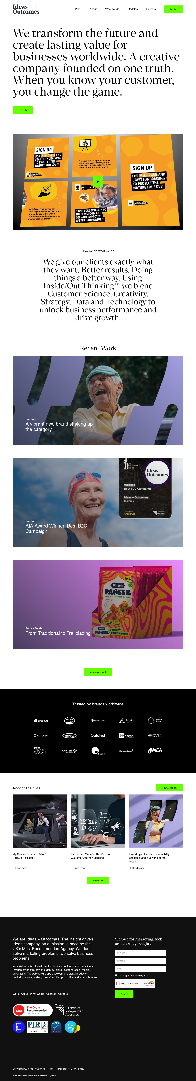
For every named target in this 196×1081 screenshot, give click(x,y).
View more (98, 880)
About (24, 994)
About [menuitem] (93, 9)
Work (16, 994)
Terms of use (63, 1068)
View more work (98, 672)
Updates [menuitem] (133, 9)
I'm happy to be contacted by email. (134, 975)
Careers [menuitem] (151, 9)
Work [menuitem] (78, 9)
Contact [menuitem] (173, 9)
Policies (51, 1068)
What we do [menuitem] (112, 9)
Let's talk (23, 110)
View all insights (169, 787)
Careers (63, 994)
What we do (37, 994)
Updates (51, 994)
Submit (124, 994)
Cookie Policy (77, 1068)
